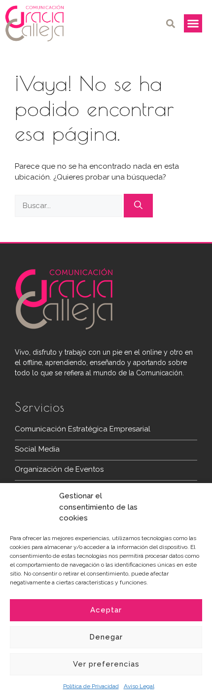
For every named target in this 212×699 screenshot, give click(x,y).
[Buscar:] (69, 205)
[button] (171, 23)
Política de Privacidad (91, 686)
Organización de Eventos (59, 469)
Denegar (106, 637)
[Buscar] (138, 205)
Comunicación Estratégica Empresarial (82, 429)
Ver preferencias (106, 664)
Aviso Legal (139, 686)
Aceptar (106, 610)
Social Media (37, 449)
